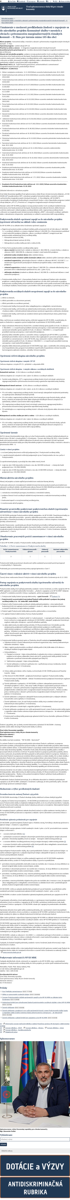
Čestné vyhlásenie (8, 1007)
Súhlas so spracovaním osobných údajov (15, 994)
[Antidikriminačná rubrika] (35, 1197)
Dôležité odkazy (6, 1151)
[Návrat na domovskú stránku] (13, 9)
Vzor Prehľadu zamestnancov (12, 991)
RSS (55, 1)
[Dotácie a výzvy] (35, 1176)
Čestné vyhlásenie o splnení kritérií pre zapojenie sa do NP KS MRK (24, 1018)
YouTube (12, 1)
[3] (65, 841)
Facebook (21, 1)
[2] (6, 196)
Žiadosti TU (56, 596)
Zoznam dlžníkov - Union (55, 1028)
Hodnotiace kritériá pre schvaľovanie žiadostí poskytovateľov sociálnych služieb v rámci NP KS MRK (36, 1002)
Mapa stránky (65, 1)
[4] (33, 846)
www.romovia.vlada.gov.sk (12, 952)
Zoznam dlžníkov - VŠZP (13, 1028)
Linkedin (41, 1)
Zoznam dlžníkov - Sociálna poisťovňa (18, 1030)
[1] (24, 834)
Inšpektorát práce (11, 1032)
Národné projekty (7, 18)
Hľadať (3, 1144)
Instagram (32, 1)
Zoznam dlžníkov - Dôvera (34, 1028)
